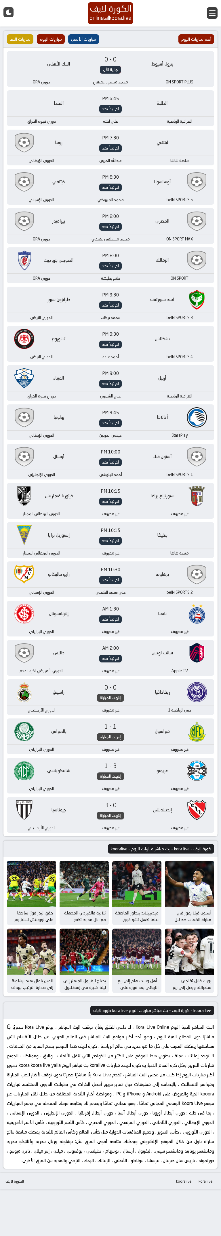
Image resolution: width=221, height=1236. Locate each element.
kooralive (184, 1181)
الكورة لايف (14, 1181)
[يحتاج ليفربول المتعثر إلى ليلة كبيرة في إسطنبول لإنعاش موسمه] (84, 952)
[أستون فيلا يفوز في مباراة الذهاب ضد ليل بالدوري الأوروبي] (189, 884)
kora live (206, 1181)
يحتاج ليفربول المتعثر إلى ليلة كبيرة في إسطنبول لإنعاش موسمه (84, 987)
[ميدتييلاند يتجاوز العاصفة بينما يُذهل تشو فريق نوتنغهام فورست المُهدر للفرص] (136, 884)
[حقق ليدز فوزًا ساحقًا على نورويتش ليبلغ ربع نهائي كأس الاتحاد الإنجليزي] (31, 884)
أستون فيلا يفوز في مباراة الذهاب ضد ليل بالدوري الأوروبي (193, 919)
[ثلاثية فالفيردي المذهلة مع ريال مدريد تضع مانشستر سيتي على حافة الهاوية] (84, 884)
